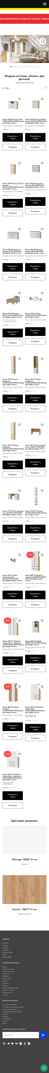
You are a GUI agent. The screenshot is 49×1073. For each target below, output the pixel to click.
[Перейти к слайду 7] (24, 66)
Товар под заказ (7, 992)
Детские (5, 947)
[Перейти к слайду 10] (31, 66)
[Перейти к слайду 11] (33, 66)
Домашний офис (8, 952)
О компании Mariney (9, 1004)
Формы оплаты (7, 978)
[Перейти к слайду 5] (19, 66)
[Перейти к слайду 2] (13, 66)
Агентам (5, 1014)
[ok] (24, 1043)
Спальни (5, 945)
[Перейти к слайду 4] (17, 66)
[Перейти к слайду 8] (26, 66)
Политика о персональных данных (13, 1007)
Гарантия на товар (8, 990)
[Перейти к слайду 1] (10, 66)
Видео (4, 1023)
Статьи (5, 1021)
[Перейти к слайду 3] (15, 66)
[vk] (16, 1043)
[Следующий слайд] (46, 49)
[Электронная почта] (12, 1043)
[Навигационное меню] (44, 4)
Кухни (4, 954)
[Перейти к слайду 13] (38, 66)
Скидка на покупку (8, 971)
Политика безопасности (10, 1009)
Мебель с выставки (8, 969)
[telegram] (8, 1043)
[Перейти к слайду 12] (35, 66)
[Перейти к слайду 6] (22, 66)
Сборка (5, 985)
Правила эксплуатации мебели (12, 1011)
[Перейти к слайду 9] (29, 66)
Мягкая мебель (7, 957)
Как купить (6, 974)
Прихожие (6, 950)
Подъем (5, 983)
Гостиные (5, 943)
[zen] (29, 1043)
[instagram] (20, 1043)
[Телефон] (4, 1043)
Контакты (5, 995)
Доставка (5, 981)
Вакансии (6, 1016)
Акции (4, 967)
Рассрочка (6, 976)
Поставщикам (7, 1018)
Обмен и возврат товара (10, 988)
